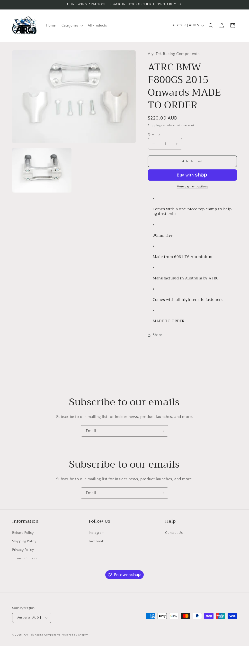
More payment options (192, 186)
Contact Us (174, 533)
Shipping (154, 125)
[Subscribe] (162, 431)
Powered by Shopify (75, 634)
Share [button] (157, 335)
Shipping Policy (24, 541)
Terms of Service (25, 558)
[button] (72, 25)
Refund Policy (23, 533)
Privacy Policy (23, 550)
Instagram (97, 533)
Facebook (96, 541)
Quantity (154, 134)
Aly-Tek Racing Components (42, 634)
